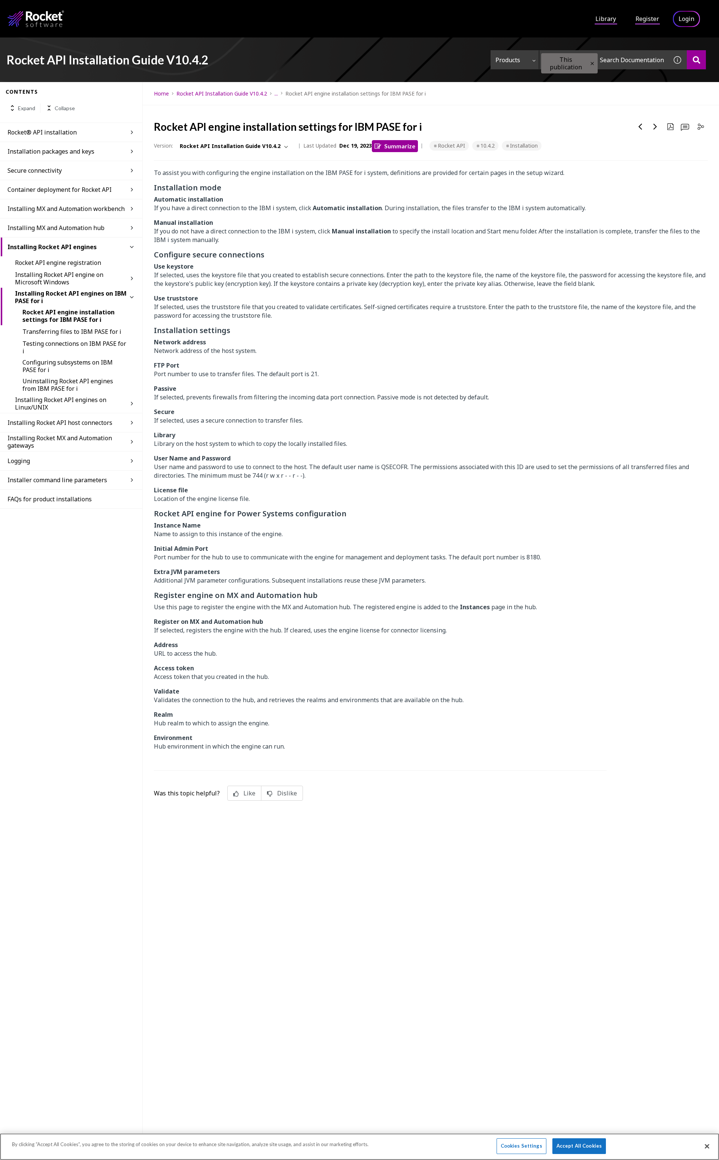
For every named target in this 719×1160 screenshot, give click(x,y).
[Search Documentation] (696, 59)
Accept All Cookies (579, 1146)
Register (647, 19)
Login (686, 19)
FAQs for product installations (49, 499)
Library (605, 19)
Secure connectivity (34, 170)
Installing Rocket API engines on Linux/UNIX (60, 403)
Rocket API (451, 145)
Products (507, 60)
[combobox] (603, 59)
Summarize (399, 145)
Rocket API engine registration (58, 263)
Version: (163, 145)
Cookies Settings (521, 1146)
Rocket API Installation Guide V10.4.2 (221, 93)
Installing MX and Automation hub (55, 228)
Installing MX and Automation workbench (66, 209)
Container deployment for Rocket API (59, 189)
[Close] (707, 1146)
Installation (524, 145)
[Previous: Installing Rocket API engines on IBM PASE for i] (640, 126)
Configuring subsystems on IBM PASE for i (67, 366)
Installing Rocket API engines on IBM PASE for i (71, 297)
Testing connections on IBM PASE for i (74, 347)
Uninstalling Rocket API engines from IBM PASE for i (67, 384)
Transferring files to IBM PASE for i (71, 331)
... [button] (276, 93)
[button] (592, 63)
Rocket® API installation (42, 132)
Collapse (65, 108)
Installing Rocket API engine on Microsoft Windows (59, 278)
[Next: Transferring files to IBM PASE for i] (655, 126)
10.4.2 (487, 145)
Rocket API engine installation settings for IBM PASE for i (68, 315)
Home (161, 93)
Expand (26, 108)
